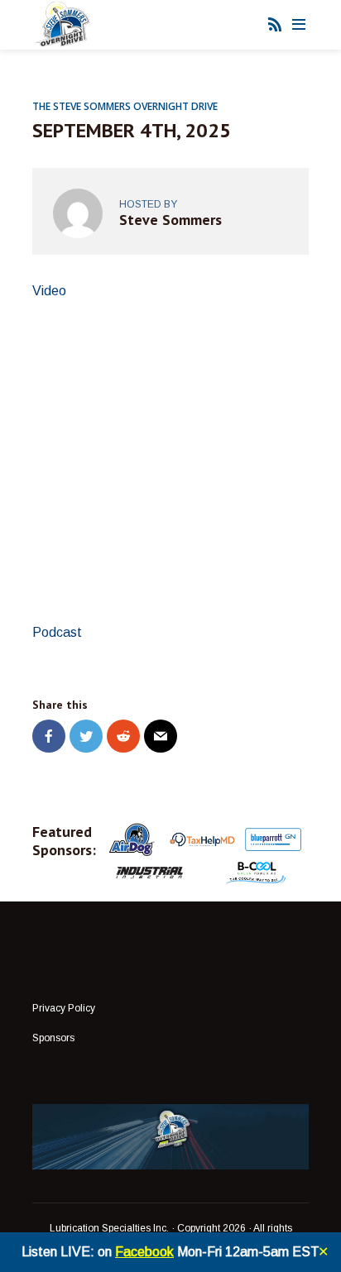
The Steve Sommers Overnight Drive (125, 106)
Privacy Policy (63, 1008)
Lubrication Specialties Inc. (109, 1228)
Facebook (144, 1252)
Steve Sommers (170, 219)
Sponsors (53, 1038)
